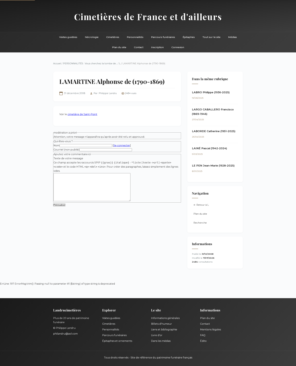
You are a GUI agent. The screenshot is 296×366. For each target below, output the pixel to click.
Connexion (177, 47)
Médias (232, 37)
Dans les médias (161, 340)
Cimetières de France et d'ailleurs (148, 16)
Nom (56, 145)
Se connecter (121, 145)
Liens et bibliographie (164, 329)
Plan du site (119, 47)
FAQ (202, 335)
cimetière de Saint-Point (82, 114)
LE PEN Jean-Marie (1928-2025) (213, 165)
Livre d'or (156, 335)
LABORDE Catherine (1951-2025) (213, 131)
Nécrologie (92, 37)
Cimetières (112, 37)
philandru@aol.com (65, 333)
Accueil (57, 63)
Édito (203, 340)
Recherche (200, 222)
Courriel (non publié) (66, 149)
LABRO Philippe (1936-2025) (211, 92)
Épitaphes (189, 37)
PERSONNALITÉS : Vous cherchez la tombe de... (90, 63)
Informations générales (165, 318)
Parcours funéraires (163, 37)
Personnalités (135, 37)
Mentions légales (210, 329)
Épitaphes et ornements (117, 340)
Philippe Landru (108, 93)
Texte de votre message (68, 158)
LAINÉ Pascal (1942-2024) (209, 148)
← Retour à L (201, 204)
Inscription (157, 47)
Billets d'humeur (161, 323)
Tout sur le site (211, 37)
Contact (138, 47)
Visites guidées (68, 37)
